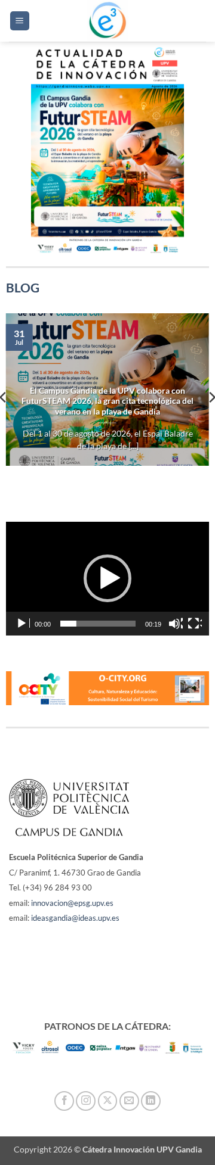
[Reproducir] (23, 624)
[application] (108, 579)
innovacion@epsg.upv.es (72, 903)
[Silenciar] (175, 624)
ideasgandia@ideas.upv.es (75, 918)
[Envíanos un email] (129, 1101)
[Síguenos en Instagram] (86, 1101)
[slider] (98, 624)
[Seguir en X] (108, 1101)
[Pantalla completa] (195, 624)
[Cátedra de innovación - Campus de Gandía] (107, 21)
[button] (19, 21)
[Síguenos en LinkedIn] (151, 1101)
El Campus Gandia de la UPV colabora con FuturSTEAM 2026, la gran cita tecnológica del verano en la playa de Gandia (108, 401)
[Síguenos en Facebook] (64, 1101)
